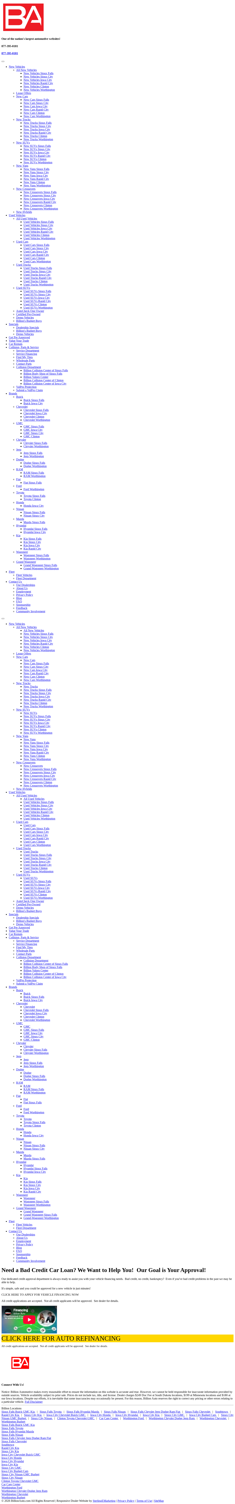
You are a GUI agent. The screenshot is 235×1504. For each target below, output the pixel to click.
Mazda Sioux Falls (34, 522)
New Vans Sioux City (36, 172)
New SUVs (23, 142)
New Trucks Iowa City (37, 129)
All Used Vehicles (26, 218)
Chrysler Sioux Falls (35, 443)
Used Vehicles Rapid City (38, 231)
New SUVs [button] (23, 709)
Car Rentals (15, 344)
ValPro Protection (26, 386)
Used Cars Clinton (34, 258)
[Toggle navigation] (2, 61)
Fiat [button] (18, 1095)
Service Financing (26, 353)
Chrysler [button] (21, 1043)
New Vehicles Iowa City (38, 79)
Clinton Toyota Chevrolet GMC (76, 1418)
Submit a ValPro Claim (29, 390)
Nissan (20, 509)
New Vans (22, 165)
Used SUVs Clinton (35, 304)
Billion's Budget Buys (29, 320)
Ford (19, 485)
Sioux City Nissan (42, 1418)
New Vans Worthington (37, 185)
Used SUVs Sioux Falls (37, 291)
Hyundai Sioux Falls (35, 528)
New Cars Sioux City (36, 103)
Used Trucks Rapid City (38, 277)
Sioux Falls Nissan (115, 1411)
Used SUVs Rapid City (37, 301)
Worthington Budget (13, 1421)
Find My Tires (24, 357)
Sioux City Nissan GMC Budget (20, 1474)
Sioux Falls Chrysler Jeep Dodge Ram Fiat (156, 1411)
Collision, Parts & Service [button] (24, 347)
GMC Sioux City (34, 433)
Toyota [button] (20, 1115)
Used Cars (22, 241)
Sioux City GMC (174, 1415)
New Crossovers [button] (25, 762)
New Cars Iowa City (36, 106)
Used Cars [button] (22, 821)
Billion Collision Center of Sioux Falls (46, 370)
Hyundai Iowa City (35, 532)
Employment (23, 591)
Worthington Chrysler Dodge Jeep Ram (172, 1418)
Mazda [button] (20, 1152)
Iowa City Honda (100, 1415)
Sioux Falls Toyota (51, 1411)
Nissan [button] (20, 1138)
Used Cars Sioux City (36, 248)
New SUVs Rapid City (37, 155)
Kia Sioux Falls (32, 538)
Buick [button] (19, 990)
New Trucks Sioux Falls (38, 122)
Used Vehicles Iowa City (38, 228)
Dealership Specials (27, 327)
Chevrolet (22, 406)
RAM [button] (19, 1082)
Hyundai (21, 525)
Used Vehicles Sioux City (38, 225)
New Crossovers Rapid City (40, 202)
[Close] (2, 618)
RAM (19, 469)
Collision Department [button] (28, 957)
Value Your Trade (19, 340)
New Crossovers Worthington (41, 208)
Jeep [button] (18, 1056)
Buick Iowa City (33, 403)
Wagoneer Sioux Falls (36, 555)
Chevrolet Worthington (37, 419)
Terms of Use (144, 1500)
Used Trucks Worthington (38, 284)
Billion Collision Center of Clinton (44, 380)
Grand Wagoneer (26, 561)
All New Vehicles (26, 70)
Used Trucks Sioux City (37, 271)
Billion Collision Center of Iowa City (45, 383)
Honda (20, 502)
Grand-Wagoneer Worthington (41, 568)
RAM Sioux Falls (34, 472)
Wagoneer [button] (22, 1194)
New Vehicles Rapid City (38, 83)
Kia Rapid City (32, 548)
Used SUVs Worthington (38, 307)
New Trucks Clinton (35, 136)
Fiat (18, 479)
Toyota (20, 492)
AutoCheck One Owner (30, 311)
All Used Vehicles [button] (26, 795)
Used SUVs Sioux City (37, 294)
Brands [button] (13, 393)
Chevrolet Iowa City (35, 413)
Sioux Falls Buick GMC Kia (18, 1411)
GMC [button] (19, 1023)
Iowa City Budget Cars (203, 1415)
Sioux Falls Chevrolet (198, 1411)
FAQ (19, 601)
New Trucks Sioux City (37, 126)
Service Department (27, 350)
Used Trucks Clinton (36, 281)
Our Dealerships (25, 584)
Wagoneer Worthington (37, 558)
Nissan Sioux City (34, 515)
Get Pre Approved (19, 337)
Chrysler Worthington (36, 446)
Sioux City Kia (33, 1415)
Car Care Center (109, 1418)
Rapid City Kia (10, 1415)
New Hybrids (24, 211)
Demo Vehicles (25, 317)
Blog (19, 598)
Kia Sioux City (32, 542)
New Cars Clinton (34, 112)
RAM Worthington (35, 476)
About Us (22, 588)
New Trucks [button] (23, 683)
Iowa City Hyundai (127, 1415)
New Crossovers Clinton (38, 205)
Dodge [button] (20, 1069)
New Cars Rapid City (36, 109)
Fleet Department (26, 578)
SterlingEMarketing (104, 1500)
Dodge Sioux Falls (34, 462)
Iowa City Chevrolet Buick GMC (66, 1415)
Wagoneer (22, 551)
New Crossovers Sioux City (40, 195)
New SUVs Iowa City (36, 152)
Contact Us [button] (15, 581)
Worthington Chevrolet (213, 1418)
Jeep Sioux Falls (33, 452)
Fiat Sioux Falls (33, 482)
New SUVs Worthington (38, 162)
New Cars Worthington (37, 116)
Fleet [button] (12, 571)
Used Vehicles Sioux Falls (39, 221)
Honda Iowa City (34, 505)
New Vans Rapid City (36, 178)
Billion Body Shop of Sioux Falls (43, 373)
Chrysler (21, 439)
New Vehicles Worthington (39, 89)
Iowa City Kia (151, 1415)
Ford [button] (19, 1105)
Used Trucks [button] (23, 848)
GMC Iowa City (33, 429)
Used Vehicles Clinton (36, 235)
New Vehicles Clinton (36, 86)
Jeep (18, 449)
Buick (19, 396)
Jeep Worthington (34, 456)
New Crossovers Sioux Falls (40, 192)
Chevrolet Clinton (34, 416)
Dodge (20, 459)
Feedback (21, 608)
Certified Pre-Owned (28, 314)
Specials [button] (13, 324)
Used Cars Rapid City (36, 254)
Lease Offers (23, 93)
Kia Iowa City (32, 545)
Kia (18, 535)
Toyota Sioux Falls (34, 495)
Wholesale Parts (25, 360)
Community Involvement (30, 611)
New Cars (22, 96)
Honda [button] (20, 1128)
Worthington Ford (133, 1418)
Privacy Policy (24, 594)
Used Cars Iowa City (36, 251)
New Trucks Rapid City (37, 132)
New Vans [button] (22, 736)
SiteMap (159, 1500)
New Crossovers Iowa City (39, 198)
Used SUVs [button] (23, 874)
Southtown (222, 1411)
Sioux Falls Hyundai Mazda (83, 1411)
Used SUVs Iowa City (37, 297)
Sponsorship (23, 604)
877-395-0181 (9, 53)
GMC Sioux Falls (34, 426)
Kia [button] (18, 1175)
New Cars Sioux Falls (36, 99)
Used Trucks (23, 264)
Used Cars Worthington (37, 261)
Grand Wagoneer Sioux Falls (40, 565)
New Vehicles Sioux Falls (38, 73)
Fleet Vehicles (24, 575)
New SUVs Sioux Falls (37, 145)
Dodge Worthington (35, 466)
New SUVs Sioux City (37, 149)
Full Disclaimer (34, 1401)
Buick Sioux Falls (34, 400)
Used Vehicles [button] (17, 215)
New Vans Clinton (34, 182)
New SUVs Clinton (35, 159)
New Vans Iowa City (36, 175)
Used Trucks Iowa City (37, 274)
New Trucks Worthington (38, 139)
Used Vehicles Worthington (39, 238)
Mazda (20, 518)
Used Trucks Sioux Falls (38, 268)
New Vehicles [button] (17, 66)
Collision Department (28, 367)
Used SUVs (23, 287)
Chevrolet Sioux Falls (36, 410)
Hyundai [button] (21, 1161)
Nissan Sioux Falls (34, 512)
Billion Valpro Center (36, 377)
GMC (19, 423)
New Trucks (23, 119)
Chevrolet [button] (22, 1003)
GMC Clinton (32, 436)
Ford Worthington (34, 489)
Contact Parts (24, 363)
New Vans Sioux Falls (36, 169)
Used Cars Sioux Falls (36, 244)
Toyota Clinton (32, 499)
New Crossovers (25, 188)
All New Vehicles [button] (26, 627)
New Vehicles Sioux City (38, 76)
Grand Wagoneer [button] (26, 1208)
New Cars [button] (22, 656)
